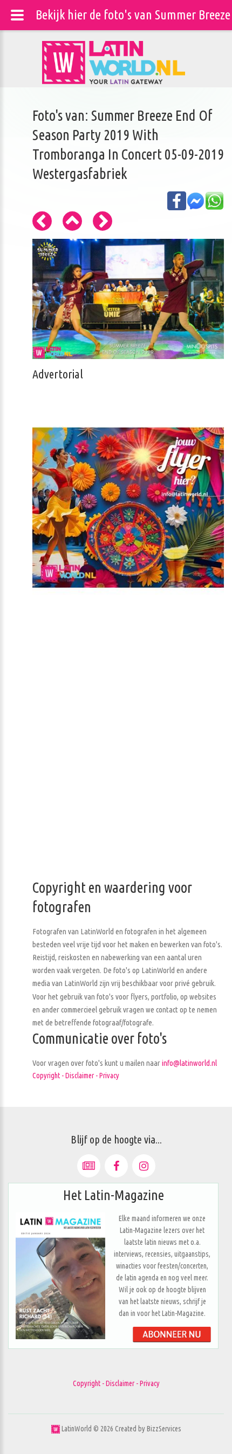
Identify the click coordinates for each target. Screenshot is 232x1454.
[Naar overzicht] (72, 221)
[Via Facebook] (116, 1165)
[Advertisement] (116, 762)
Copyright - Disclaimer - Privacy (75, 1075)
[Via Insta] (143, 1165)
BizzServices (164, 1428)
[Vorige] (42, 221)
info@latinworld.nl (189, 1062)
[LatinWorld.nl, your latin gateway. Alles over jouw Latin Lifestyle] (55, 1428)
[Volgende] (102, 221)
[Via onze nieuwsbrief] (88, 1165)
